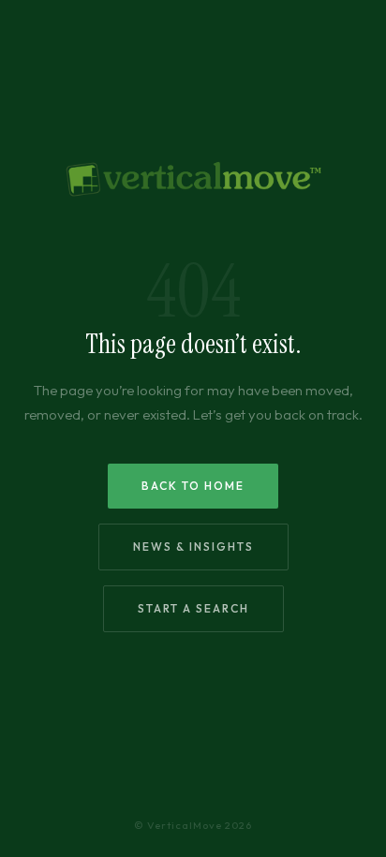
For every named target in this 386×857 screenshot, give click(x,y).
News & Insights (193, 546)
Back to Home (193, 486)
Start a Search (193, 608)
